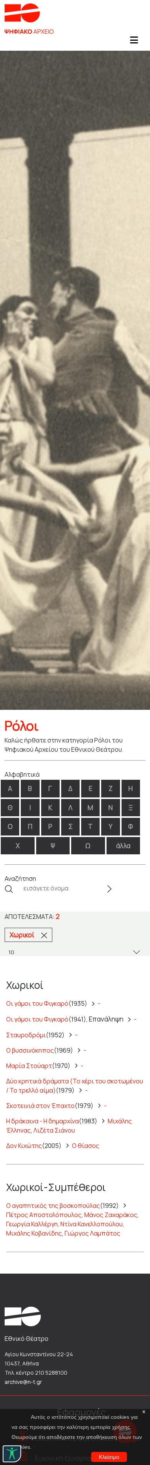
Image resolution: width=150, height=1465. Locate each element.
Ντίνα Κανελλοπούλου (91, 1224)
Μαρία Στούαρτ (29, 1065)
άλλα (123, 845)
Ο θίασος (85, 1145)
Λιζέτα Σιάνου (54, 1130)
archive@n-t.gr (23, 1381)
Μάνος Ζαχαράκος (110, 1215)
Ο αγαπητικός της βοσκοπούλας (53, 1205)
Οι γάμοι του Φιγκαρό (37, 1003)
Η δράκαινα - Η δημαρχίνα (42, 1121)
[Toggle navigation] (133, 42)
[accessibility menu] (12, 1453)
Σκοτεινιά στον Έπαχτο (40, 1105)
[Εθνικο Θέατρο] (23, 1316)
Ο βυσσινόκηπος (30, 1050)
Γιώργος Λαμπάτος (92, 1233)
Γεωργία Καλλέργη (32, 1224)
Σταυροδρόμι (26, 1035)
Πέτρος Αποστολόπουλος (44, 1215)
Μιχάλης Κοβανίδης (34, 1233)
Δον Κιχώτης (24, 1145)
